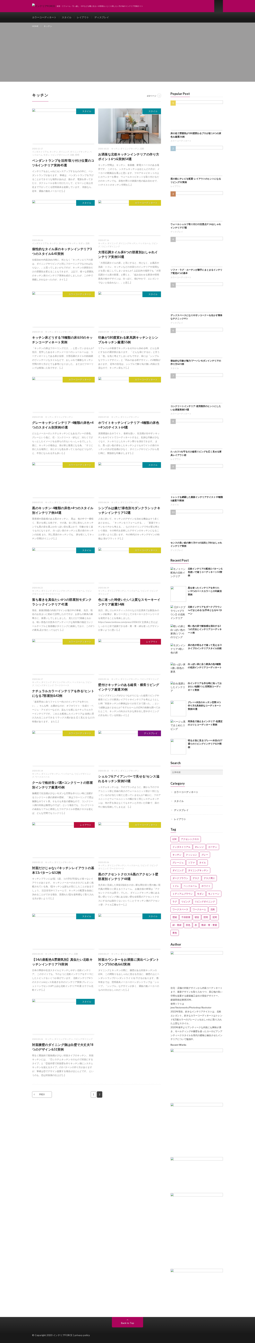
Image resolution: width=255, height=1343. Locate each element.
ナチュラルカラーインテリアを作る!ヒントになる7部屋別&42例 (63, 693)
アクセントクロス (190, 839)
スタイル (66, 17)
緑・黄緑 (176, 925)
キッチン (54, 151)
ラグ (174, 901)
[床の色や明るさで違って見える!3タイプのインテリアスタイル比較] (178, 651)
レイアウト (83, 17)
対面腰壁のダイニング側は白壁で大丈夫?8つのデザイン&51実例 (62, 1047)
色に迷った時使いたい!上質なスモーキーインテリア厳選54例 (129, 602)
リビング (144, 590)
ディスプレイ (101, 17)
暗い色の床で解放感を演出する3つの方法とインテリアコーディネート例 (205, 629)
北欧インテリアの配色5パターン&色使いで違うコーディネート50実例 (205, 572)
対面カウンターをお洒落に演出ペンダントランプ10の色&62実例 (128, 962)
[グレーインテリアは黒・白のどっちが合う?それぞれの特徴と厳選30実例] (197, 1271)
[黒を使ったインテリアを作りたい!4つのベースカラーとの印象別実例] (178, 594)
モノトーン (213, 893)
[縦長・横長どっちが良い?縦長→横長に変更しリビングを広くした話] (197, 1159)
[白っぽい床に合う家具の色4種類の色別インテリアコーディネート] (178, 670)
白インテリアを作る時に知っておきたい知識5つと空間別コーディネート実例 (205, 686)
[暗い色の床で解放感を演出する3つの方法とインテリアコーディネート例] (178, 632)
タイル (202, 862)
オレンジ (199, 846)
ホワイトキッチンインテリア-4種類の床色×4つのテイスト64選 (128, 425)
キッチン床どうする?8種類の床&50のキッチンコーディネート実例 (62, 339)
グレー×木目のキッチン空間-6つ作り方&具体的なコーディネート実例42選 (204, 705)
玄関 (214, 917)
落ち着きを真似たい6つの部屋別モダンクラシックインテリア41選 (62, 602)
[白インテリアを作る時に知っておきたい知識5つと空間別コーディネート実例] (178, 689)
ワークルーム (199, 909)
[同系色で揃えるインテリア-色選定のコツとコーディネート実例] (178, 727)
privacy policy (82, 1335)
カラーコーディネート (44, 17)
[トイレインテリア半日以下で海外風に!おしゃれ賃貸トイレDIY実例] (197, 1105)
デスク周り (209, 878)
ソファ (191, 862)
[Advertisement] (127, 54)
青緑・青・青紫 (209, 925)
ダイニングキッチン (79, 151)
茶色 (188, 925)
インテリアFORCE (63, 1335)
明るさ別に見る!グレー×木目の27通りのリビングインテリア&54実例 (205, 744)
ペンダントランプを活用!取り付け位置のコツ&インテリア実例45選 (63, 163)
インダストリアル (40, 151)
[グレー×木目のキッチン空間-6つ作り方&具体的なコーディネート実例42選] (178, 708)
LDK (174, 839)
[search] (220, 772)
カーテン (212, 846)
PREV (42, 1094)
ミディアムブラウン (182, 893)
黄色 (174, 932)
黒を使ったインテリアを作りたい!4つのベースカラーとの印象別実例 (205, 591)
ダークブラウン (180, 878)
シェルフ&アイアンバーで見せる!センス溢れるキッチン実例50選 (128, 778)
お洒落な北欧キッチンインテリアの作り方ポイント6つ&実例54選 (128, 156)
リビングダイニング (59, 155)
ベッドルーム (144, 243)
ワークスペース (52, 594)
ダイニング (64, 151)
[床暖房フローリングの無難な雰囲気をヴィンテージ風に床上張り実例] (197, 1051)
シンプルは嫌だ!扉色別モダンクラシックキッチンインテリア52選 (129, 510)
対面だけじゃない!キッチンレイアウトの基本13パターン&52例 (63, 870)
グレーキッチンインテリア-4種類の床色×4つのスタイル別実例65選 (63, 425)
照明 (77, 155)
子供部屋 (185, 917)
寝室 (197, 917)
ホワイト (205, 886)
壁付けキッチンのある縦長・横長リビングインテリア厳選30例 (128, 687)
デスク (196, 878)
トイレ (175, 886)
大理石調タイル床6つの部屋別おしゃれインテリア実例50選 (128, 254)
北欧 (72, 155)
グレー (204, 854)
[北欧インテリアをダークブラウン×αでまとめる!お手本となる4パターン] (178, 613)
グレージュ (178, 862)
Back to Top (127, 1322)
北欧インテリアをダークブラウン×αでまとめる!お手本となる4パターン (205, 610)
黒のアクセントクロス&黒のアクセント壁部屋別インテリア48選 (128, 876)
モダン (46, 155)
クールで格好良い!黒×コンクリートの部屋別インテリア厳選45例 (62, 785)
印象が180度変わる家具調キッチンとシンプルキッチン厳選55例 (128, 339)
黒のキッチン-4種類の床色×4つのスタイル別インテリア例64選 (63, 510)
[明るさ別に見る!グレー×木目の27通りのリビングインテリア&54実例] (178, 746)
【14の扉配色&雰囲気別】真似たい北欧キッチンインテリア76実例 (62, 962)
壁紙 (174, 917)
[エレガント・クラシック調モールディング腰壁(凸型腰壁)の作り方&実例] (197, 1195)
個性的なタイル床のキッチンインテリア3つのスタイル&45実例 (62, 251)
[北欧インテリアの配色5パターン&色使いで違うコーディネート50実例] (178, 575)
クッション (191, 854)
